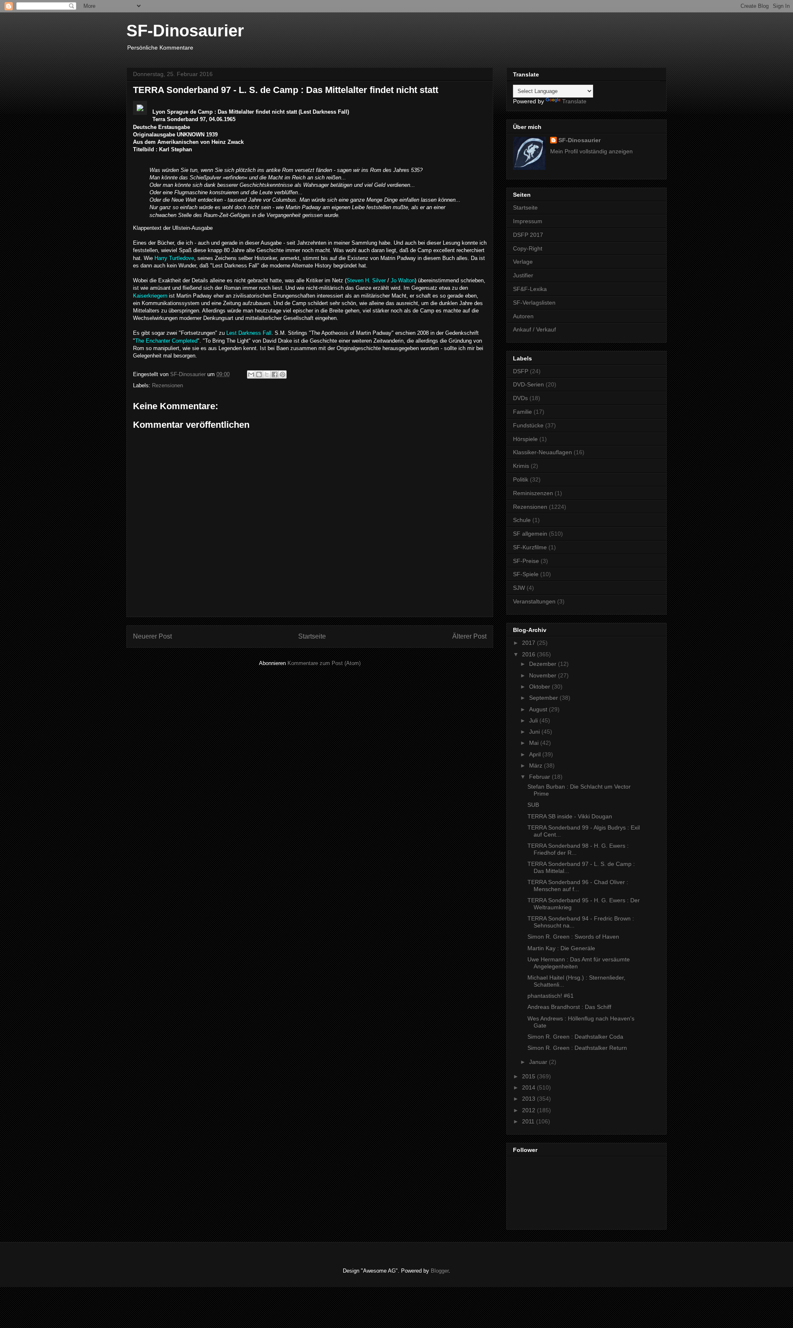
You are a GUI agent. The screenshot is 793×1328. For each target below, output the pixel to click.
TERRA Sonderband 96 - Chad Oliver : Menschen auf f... (577, 885)
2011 (529, 1121)
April (535, 754)
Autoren (523, 316)
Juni (535, 731)
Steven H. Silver (366, 280)
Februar (540, 776)
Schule (522, 520)
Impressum (527, 221)
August (539, 709)
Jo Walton (403, 280)
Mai (534, 742)
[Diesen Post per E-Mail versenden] (251, 374)
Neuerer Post (152, 636)
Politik (520, 479)
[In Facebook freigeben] (275, 374)
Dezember (543, 663)
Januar (539, 1062)
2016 (529, 654)
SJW (519, 587)
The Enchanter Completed (166, 341)
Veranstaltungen (534, 601)
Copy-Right (527, 248)
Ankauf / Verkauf (534, 329)
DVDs (520, 398)
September (544, 697)
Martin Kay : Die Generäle (561, 948)
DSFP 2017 (528, 234)
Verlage (523, 261)
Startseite (312, 636)
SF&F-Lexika (530, 289)
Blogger (440, 1271)
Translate (574, 101)
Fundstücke (528, 425)
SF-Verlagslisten (534, 302)
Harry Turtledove (174, 258)
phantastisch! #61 (550, 995)
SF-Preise (526, 561)
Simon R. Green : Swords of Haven (573, 936)
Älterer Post (469, 636)
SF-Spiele (526, 574)
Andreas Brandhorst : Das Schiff (569, 1007)
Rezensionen (167, 385)
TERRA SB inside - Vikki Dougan (569, 816)
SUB (533, 804)
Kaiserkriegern (150, 296)
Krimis (521, 466)
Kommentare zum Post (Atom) (324, 663)
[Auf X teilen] (267, 374)
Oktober (540, 686)
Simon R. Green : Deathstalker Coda (575, 1036)
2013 (529, 1098)
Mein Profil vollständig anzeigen (591, 151)
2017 (529, 642)
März (536, 765)
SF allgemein (530, 533)
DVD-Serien (528, 384)
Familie (522, 411)
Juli (534, 720)
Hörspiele (525, 439)
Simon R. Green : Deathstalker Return (577, 1047)
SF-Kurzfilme (530, 547)
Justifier (523, 275)
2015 (529, 1076)
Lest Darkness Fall (248, 333)
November (543, 675)
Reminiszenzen (533, 493)
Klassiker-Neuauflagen (542, 452)
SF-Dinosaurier (185, 30)
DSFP (520, 371)
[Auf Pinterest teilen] (282, 374)
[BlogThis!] (259, 374)
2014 (529, 1087)
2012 (529, 1110)
